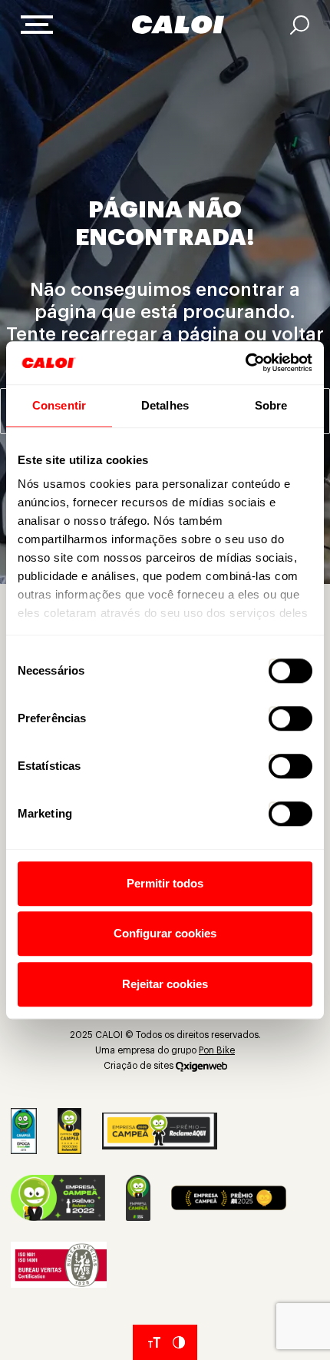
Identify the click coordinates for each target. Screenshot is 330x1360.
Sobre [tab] (271, 405)
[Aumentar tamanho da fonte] (154, 1342)
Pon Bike (217, 1050)
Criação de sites (138, 1065)
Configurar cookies (165, 933)
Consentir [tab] (59, 405)
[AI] (299, 25)
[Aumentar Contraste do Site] (179, 1342)
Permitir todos (165, 883)
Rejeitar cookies (165, 983)
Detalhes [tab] (165, 405)
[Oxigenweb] (201, 1065)
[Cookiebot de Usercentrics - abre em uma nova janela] (245, 363)
